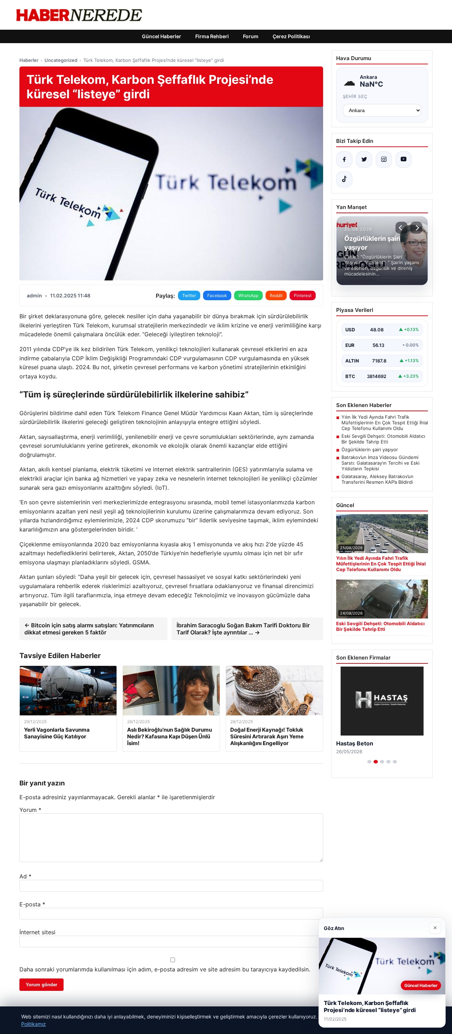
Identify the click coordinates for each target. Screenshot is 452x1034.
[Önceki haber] (402, 228)
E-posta (32, 904)
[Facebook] (344, 159)
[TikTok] (344, 179)
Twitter (189, 295)
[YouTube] (404, 159)
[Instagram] (384, 159)
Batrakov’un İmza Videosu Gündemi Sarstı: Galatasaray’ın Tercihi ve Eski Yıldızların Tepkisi (380, 462)
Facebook (217, 295)
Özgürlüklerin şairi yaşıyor (369, 449)
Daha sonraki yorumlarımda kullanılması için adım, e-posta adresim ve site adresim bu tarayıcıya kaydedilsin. (164, 969)
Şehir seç (355, 96)
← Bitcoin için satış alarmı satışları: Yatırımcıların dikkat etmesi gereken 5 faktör (89, 629)
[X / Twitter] (364, 159)
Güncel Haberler (161, 36)
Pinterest (302, 295)
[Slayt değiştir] (369, 761)
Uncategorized (60, 60)
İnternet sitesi (37, 932)
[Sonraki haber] (416, 228)
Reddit (276, 295)
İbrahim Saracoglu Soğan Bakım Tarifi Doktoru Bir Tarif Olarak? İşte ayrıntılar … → (243, 629)
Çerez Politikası (291, 36)
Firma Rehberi (212, 36)
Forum (250, 36)
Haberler (28, 60)
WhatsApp (248, 295)
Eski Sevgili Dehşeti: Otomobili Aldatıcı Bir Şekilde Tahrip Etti (383, 439)
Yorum (30, 809)
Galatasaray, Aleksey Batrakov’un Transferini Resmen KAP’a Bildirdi (377, 479)
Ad (25, 876)
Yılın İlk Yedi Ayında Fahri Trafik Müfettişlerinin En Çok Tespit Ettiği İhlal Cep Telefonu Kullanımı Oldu (384, 422)
